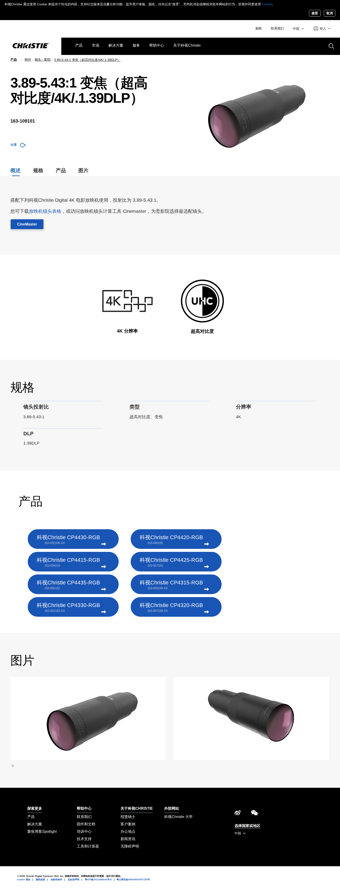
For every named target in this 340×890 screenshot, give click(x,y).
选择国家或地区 (247, 826)
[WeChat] (254, 814)
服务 (136, 45)
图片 (83, 170)
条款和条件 (56, 879)
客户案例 (128, 824)
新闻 (258, 28)
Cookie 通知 (23, 879)
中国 (296, 28)
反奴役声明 (73, 879)
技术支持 (84, 839)
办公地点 (128, 831)
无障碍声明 (130, 846)
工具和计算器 (88, 846)
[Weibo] (238, 814)
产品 (79, 45)
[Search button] (331, 45)
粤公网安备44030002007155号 (133, 879)
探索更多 (34, 808)
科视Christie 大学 (178, 817)
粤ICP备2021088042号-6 (98, 879)
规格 (38, 170)
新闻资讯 (128, 839)
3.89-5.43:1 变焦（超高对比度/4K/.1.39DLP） (87, 60)
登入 (323, 28)
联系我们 (277, 28)
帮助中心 (156, 45)
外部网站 (171, 808)
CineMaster (27, 224)
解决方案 (115, 45)
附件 (28, 59)
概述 (15, 170)
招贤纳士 (128, 817)
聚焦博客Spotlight (42, 831)
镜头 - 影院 (43, 59)
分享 (13, 145)
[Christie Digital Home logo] (31, 46)
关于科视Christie (187, 45)
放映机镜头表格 (45, 211)
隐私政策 (40, 879)
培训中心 (84, 831)
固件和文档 (86, 824)
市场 (95, 45)
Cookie (267, 4)
